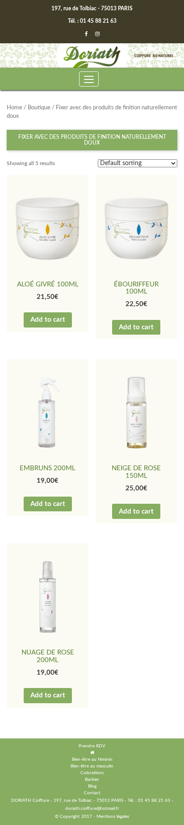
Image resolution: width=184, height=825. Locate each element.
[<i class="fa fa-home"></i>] (92, 752)
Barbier (92, 779)
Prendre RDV (92, 746)
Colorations (92, 773)
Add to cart (47, 319)
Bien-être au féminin (92, 759)
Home (14, 108)
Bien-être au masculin (92, 766)
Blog (92, 786)
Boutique (39, 108)
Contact (92, 793)
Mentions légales (112, 816)
